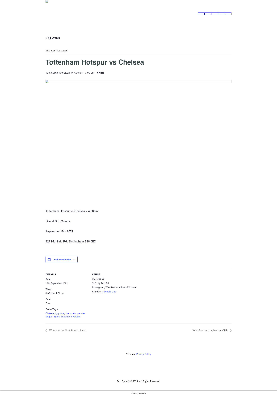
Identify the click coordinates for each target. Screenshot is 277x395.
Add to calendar (62, 259)
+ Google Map (109, 291)
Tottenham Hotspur (70, 316)
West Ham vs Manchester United (67, 330)
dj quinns (59, 313)
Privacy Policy (143, 354)
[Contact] (228, 13)
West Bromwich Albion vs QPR (210, 330)
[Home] (201, 13)
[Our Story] (221, 13)
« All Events (53, 38)
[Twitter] (146, 370)
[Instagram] (138, 370)
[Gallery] (214, 13)
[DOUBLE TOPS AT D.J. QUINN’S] (208, 13)
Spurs (57, 316)
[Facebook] (129, 370)
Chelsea (50, 313)
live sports (71, 313)
